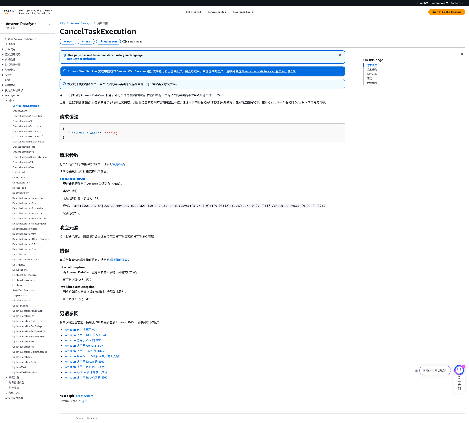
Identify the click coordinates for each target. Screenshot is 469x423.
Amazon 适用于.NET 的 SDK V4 (85, 335)
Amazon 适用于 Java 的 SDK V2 (85, 351)
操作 (84, 401)
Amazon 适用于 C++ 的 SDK (83, 340)
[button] (81, 58)
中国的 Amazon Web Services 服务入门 (261, 71)
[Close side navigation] (49, 24)
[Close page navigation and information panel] (462, 54)
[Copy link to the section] (56, 117)
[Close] (339, 55)
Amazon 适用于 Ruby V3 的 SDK (86, 377)
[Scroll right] (255, 12)
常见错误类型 (119, 260)
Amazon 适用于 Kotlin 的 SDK (84, 361)
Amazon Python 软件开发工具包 (86, 372)
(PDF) (291, 71)
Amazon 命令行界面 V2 (80, 329)
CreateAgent (84, 396)
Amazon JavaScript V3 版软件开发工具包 (92, 356)
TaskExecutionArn (84, 133)
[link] (102, 23)
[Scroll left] (183, 12)
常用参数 (118, 164)
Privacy (79, 418)
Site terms (92, 418)
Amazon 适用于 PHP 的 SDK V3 (85, 367)
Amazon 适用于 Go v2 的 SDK (84, 345)
